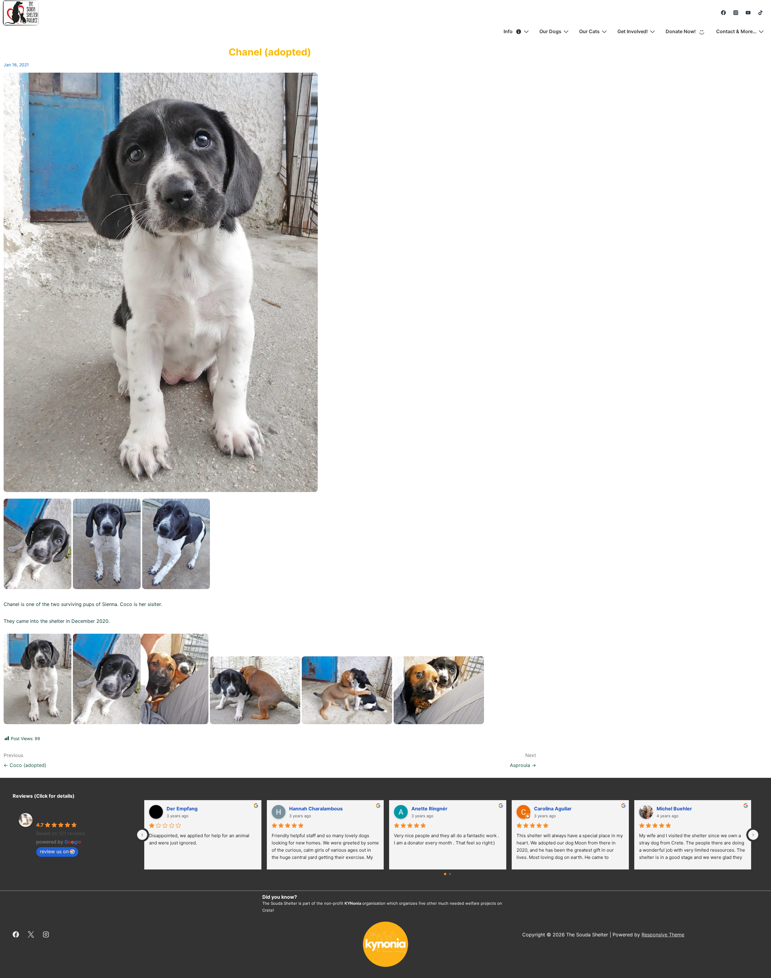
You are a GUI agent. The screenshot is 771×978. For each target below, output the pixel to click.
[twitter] (31, 934)
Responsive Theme (662, 935)
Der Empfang (426, 809)
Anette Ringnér (674, 809)
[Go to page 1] (450, 874)
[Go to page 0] (445, 874)
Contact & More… (736, 31)
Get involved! (632, 31)
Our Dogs (550, 31)
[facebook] (723, 12)
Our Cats (589, 31)
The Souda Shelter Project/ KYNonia (83, 816)
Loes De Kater (183, 809)
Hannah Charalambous (561, 809)
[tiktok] (760, 12)
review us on (54, 851)
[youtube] (748, 12)
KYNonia (353, 903)
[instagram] (736, 12)
